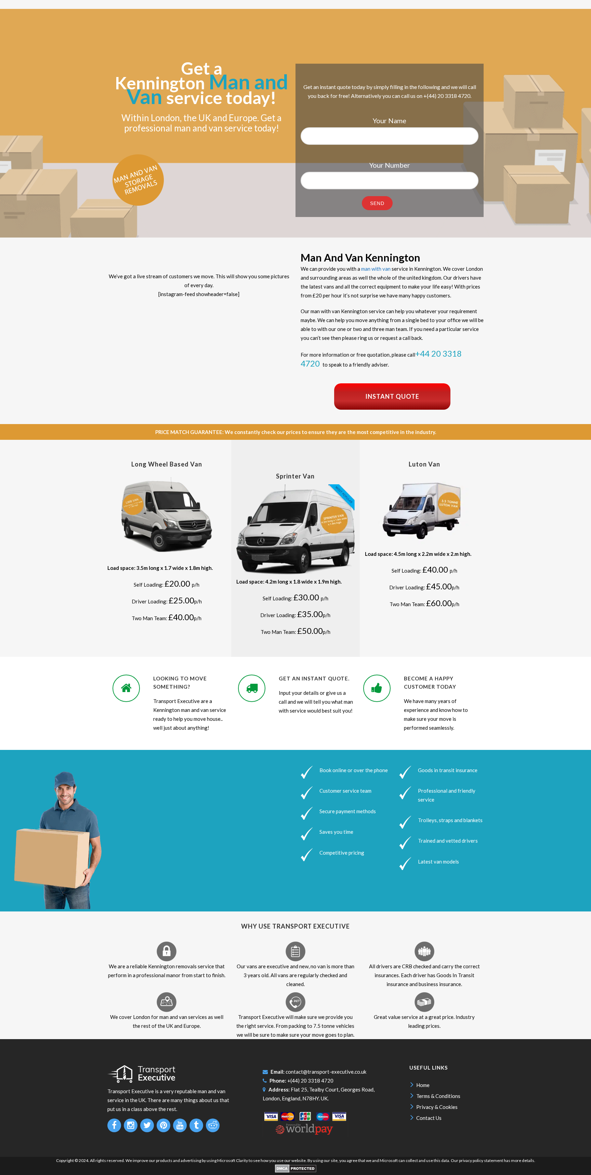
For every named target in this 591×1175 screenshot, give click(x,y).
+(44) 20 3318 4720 (310, 1080)
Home (423, 1085)
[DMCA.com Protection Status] (295, 1171)
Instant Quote (392, 396)
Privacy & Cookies (437, 1107)
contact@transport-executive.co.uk (326, 1072)
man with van (376, 269)
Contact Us (429, 1118)
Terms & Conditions (438, 1096)
